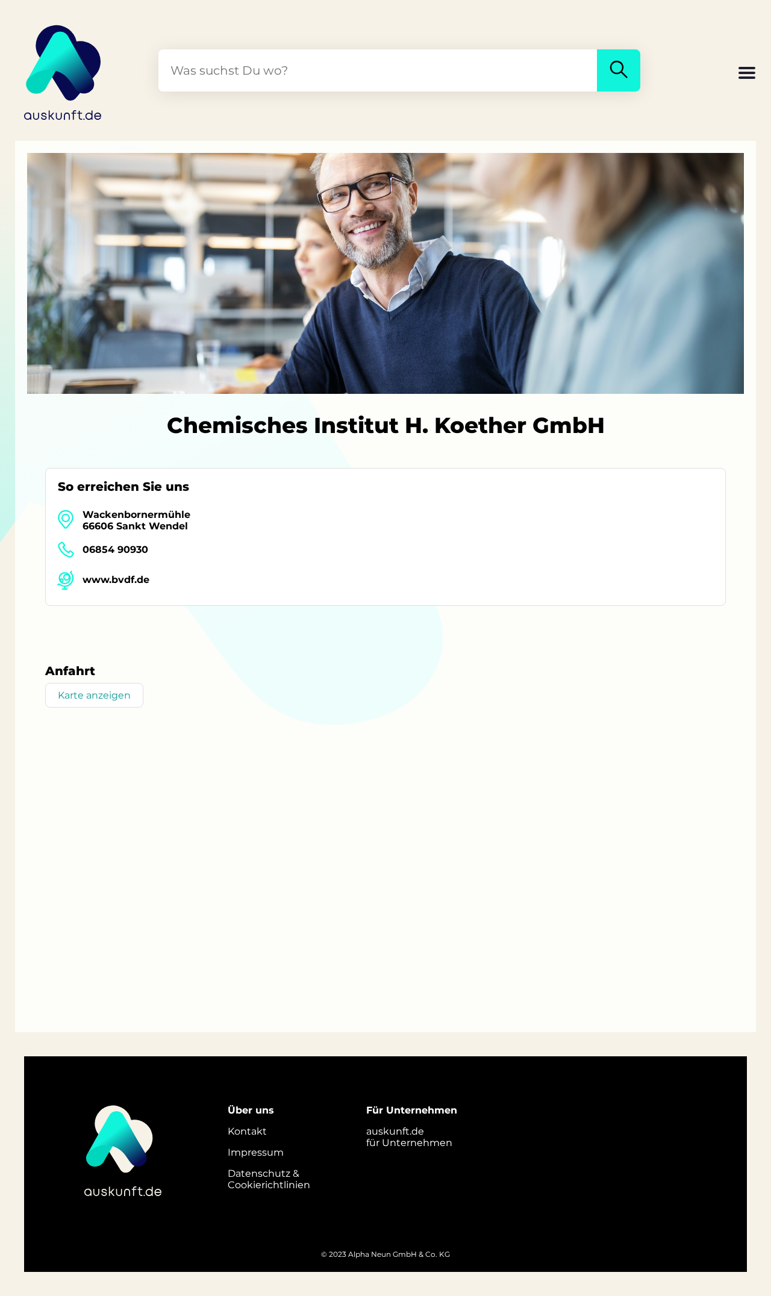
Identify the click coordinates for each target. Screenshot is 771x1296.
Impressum (256, 1152)
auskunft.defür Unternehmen (409, 1137)
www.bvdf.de (116, 579)
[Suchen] (618, 70)
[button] (747, 74)
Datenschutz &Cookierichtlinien (269, 1179)
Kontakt (247, 1131)
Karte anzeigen (94, 695)
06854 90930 (115, 549)
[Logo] (63, 70)
